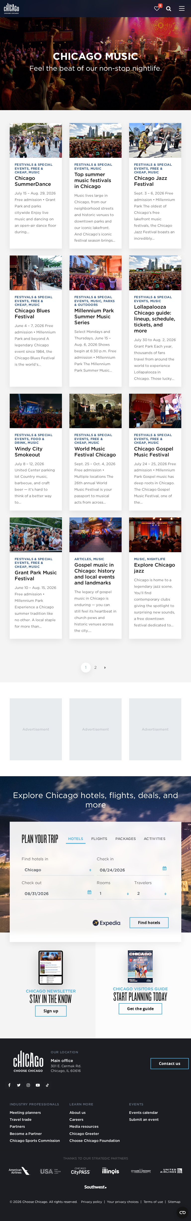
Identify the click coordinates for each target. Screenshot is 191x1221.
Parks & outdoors (94, 303)
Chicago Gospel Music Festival (153, 452)
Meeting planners (25, 1112)
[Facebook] (9, 1085)
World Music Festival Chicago (95, 452)
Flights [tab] (99, 838)
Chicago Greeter (84, 1133)
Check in (105, 859)
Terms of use (153, 1202)
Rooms (103, 882)
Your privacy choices (123, 1202)
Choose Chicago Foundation (94, 1140)
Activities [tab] (154, 838)
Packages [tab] (125, 838)
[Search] (169, 8)
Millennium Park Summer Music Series (94, 316)
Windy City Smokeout (29, 452)
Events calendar (143, 1112)
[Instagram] (28, 1085)
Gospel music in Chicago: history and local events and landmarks (94, 574)
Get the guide (140, 1008)
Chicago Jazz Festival (150, 181)
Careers (76, 1119)
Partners (17, 1126)
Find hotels (149, 922)
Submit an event (144, 1119)
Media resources (83, 1126)
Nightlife (156, 559)
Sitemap (174, 1202)
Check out (32, 882)
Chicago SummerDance (33, 181)
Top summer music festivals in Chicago (92, 180)
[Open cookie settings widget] (183, 1213)
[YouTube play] (38, 1085)
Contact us (169, 1063)
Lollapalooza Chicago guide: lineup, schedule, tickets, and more (154, 319)
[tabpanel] (95, 893)
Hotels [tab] (75, 838)
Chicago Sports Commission (35, 1140)
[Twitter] (19, 1085)
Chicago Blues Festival (32, 314)
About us (77, 1112)
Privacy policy (91, 1202)
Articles (82, 559)
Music (34, 172)
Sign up (51, 1011)
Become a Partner (26, 1133)
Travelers (143, 882)
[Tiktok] (47, 1085)
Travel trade (21, 1119)
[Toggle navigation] (182, 9)
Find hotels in (35, 859)
